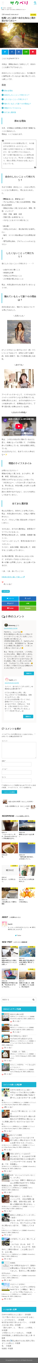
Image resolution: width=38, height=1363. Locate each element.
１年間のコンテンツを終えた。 (13, 1333)
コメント (5, 741)
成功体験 (6, 591)
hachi (10, 924)
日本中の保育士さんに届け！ (21, 1090)
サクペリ (17, 1360)
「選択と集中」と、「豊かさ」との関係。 (18, 1328)
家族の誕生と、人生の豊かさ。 (22, 1196)
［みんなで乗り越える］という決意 (22, 1112)
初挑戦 (12, 1263)
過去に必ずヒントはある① (20, 1154)
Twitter (19, 935)
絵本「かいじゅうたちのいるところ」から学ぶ (22, 1176)
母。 (3, 1346)
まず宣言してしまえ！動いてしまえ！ (22, 1240)
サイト (4, 777)
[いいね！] (2, 582)
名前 (4, 761)
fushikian (13, 1029)
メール (4, 769)
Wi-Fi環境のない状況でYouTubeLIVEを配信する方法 (21, 1037)
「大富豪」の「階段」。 (19, 1052)
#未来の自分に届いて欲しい (12, 577)
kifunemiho (13, 1018)
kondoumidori (31, 1275)
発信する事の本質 (17, 1014)
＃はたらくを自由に (17, 1284)
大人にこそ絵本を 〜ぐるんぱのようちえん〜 (22, 1066)
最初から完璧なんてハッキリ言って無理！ (22, 1216)
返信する (28, 673)
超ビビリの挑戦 (16, 1135)
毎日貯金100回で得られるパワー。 (15, 1322)
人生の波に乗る (8, 1325)
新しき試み (14, 1025)
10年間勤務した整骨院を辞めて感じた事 (17, 1335)
